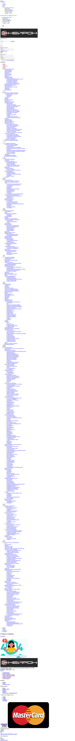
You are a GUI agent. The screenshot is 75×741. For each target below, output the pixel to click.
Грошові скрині (10, 334)
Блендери (9, 418)
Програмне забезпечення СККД (13, 519)
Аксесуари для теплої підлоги (12, 446)
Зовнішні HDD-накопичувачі (10, 264)
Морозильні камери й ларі (12, 366)
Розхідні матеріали (8, 300)
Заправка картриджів (7, 676)
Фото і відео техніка (8, 199)
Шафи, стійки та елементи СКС (11, 250)
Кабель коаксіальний (11, 227)
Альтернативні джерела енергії (10, 554)
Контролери (7, 88)
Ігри (5, 543)
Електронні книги (8, 119)
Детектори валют (10, 335)
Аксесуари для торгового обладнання (14, 331)
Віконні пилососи (10, 401)
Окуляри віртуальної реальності (13, 552)
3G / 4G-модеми (8, 211)
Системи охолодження (9, 77)
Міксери (8, 430)
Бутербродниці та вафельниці (12, 420)
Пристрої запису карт (11, 518)
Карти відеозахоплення (11, 527)
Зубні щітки (9, 502)
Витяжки (8, 360)
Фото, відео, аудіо (8, 179)
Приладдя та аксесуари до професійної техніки (16, 484)
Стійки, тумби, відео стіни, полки (13, 165)
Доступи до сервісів (10, 169)
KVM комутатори (8, 216)
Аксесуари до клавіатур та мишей (11, 260)
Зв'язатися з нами (6, 684)
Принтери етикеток (10, 337)
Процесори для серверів (11, 114)
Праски (8, 408)
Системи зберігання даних (10, 246)
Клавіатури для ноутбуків (12, 128)
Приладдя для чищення (11, 131)
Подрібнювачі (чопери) (11, 435)
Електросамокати (10, 576)
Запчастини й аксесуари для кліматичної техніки (16, 450)
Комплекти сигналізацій (11, 532)
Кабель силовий (10, 228)
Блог (3, 5)
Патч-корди (9, 252)
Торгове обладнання (8, 329)
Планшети (7, 118)
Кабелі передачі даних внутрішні (13, 270)
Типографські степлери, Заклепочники (12, 328)
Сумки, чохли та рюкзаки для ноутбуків (14, 132)
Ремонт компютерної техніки (8, 674)
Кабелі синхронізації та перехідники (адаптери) (16, 148)
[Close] (2, 729)
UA (3, 25)
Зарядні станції (7, 581)
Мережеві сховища (8, 236)
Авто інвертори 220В (11, 621)
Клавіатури (7, 272)
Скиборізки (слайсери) (11, 437)
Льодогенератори (10, 482)
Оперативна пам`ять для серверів (13, 111)
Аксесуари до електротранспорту (13, 571)
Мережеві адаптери (8, 233)
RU (3, 26)
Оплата (4, 692)
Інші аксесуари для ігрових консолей (14, 550)
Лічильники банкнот (11, 336)
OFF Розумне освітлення (11, 591)
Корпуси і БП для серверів (12, 109)
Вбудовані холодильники (11, 358)
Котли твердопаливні (11, 456)
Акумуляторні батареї (9, 553)
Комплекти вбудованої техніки (13, 362)
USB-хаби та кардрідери (9, 258)
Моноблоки (9, 95)
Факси (6, 342)
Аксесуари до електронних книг (11, 139)
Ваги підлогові (7, 349)
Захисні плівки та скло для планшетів (14, 136)
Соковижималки (10, 438)
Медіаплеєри (7, 167)
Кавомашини (9, 494)
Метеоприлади (10, 457)
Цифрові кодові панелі (11, 521)
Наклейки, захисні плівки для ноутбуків (14, 129)
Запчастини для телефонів (12, 145)
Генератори (7, 568)
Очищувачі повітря (10, 461)
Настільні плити (10, 433)
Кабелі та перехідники (9, 266)
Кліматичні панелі (10, 452)
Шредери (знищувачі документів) (11, 343)
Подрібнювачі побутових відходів (13, 436)
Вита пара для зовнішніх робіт (12, 226)
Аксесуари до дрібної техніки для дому (14, 397)
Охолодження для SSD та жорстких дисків (15, 78)
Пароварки (9, 434)
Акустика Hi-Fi (10, 185)
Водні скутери (9, 572)
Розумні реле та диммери (11, 610)
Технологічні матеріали (11, 316)
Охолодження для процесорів (12, 82)
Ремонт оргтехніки (6, 673)
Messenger (11, 10)
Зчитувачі (9, 522)
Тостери (8, 440)
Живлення (7, 620)
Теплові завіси (9, 465)
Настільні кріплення (11, 163)
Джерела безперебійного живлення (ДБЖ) (13, 569)
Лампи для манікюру (11, 391)
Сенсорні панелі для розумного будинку (14, 601)
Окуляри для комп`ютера (9, 101)
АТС (8, 322)
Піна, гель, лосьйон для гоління (13, 393)
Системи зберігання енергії (10, 603)
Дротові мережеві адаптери (12, 235)
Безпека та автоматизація (10, 505)
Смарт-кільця (7, 616)
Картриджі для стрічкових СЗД (13, 248)
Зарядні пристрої (10, 146)
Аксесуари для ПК (8, 122)
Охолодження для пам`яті (12, 81)
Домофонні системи (8, 506)
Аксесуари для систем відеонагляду (13, 524)
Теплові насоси (10, 466)
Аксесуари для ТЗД (10, 330)
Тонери (8, 317)
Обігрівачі (9, 458)
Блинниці (9, 419)
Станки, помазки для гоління (12, 394)
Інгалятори (9, 470)
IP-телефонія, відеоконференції (10, 213)
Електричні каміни (10, 449)
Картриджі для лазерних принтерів (13, 304)
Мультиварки (9, 432)
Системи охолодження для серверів (13, 117)
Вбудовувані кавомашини (12, 359)
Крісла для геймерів (10, 566)
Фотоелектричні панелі (11, 562)
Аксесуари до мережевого (12, 221)
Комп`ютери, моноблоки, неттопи (11, 93)
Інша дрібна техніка (10, 415)
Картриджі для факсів (11, 307)
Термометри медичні (11, 476)
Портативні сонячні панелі (12, 561)
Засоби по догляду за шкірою (12, 390)
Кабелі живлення (10, 268)
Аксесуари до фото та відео (12, 202)
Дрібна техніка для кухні (9, 414)
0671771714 (11, 7)
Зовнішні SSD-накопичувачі (10, 265)
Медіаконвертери (10, 239)
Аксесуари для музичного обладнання (14, 195)
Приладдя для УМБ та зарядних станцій (12, 589)
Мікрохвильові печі (10, 429)
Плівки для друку (10, 313)
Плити (8, 367)
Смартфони (7, 154)
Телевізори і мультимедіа (10, 159)
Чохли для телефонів (11, 153)
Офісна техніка (8, 283)
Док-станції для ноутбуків (12, 126)
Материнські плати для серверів (13, 110)
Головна (4, 4)
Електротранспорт (8, 570)
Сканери (6, 320)
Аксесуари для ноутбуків (9, 123)
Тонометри (9, 477)
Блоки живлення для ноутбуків (13, 125)
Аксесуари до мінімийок (11, 398)
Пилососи (9, 407)
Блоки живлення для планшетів (13, 135)
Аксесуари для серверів (11, 104)
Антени (8, 222)
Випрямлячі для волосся (11, 375)
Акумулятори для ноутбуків (12, 124)
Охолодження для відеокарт (12, 79)
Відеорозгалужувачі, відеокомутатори (14, 267)
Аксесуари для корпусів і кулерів (11, 86)
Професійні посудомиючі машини (13, 487)
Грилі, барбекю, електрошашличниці (14, 423)
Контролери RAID (10, 107)
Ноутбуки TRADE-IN (9, 99)
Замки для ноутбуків (11, 127)
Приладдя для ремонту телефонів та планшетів (16, 151)
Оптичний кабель (10, 230)
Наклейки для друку (11, 310)
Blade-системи (9, 103)
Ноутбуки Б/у (7, 100)
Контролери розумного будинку (13, 607)
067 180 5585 (2, 668)
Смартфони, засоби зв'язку (10, 143)
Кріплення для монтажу (11, 251)
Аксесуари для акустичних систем (13, 184)
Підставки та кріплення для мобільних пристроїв (16, 150)
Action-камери (9, 200)
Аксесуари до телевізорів (9, 161)
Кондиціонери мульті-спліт (12, 454)
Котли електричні (10, 455)
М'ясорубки (9, 428)
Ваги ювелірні (9, 479)
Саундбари (9, 192)
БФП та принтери (8, 293)
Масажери (9, 472)
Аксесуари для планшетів (9, 133)
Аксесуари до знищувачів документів (12, 289)
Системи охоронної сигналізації (11, 529)
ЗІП (7, 303)
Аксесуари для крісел (11, 565)
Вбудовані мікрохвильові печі (12, 354)
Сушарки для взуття (11, 411)
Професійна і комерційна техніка (11, 478)
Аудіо (6, 182)
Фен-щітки (9, 381)
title (1, 731)
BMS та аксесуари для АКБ (12, 555)
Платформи (9, 113)
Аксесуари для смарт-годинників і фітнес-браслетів (14, 548)
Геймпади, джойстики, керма (12, 551)
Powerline (6, 217)
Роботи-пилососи (10, 409)
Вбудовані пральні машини (12, 357)
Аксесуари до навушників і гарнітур (11, 181)
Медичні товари (8, 469)
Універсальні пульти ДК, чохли (13, 166)
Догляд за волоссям (8, 374)
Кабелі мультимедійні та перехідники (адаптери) (16, 269)
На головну (2, 636)
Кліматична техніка (8, 445)
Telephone (2, 57)
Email (1, 48)
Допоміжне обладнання (11, 557)
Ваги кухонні (9, 421)
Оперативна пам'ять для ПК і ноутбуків (12, 83)
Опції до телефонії (10, 324)
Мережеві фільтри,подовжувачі (13, 622)
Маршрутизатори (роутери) (10, 232)
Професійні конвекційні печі (12, 485)
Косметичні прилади (9, 468)
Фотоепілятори (10, 395)
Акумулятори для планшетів (12, 134)
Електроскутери (10, 577)
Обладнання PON (8, 237)
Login (2, 52)
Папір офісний (10, 311)
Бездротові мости (8, 223)
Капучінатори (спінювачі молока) (13, 496)
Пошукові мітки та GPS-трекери (11, 156)
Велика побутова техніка (9, 364)
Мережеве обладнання (9, 210)
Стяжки (8, 245)
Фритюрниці (9, 441)
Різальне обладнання (9, 299)
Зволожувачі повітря (11, 451)
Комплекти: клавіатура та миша (11, 274)
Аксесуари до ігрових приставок (11, 549)
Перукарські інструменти (12, 378)
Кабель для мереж (8, 224)
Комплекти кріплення (11, 559)
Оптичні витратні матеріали (12, 240)
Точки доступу (7, 249)
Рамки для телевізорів (11, 164)
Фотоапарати (9, 207)
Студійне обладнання (11, 206)
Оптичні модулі (10, 241)
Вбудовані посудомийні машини (13, 356)
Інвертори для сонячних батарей (13, 556)
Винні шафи (9, 480)
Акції (4, 6)
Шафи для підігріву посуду (12, 363)
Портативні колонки (11, 190)
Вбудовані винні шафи (11, 353)
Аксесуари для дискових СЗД (12, 247)
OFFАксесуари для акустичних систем (14, 183)
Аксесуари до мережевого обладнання (12, 219)
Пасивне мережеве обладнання (10, 243)
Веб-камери (7, 261)
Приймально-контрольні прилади (13, 533)
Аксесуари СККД (10, 513)
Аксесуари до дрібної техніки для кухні (14, 417)
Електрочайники (10, 425)
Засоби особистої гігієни (11, 389)
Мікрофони (9, 187)
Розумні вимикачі (10, 608)
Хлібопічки (9, 442)
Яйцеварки (9, 443)
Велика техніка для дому (9, 370)
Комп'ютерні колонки (9, 273)
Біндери (6, 292)
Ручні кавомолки (10, 497)
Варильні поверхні (10, 352)
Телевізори (7, 176)
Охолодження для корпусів (12, 80)
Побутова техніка (8, 347)
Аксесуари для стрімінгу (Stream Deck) (12, 180)
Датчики (8, 539)
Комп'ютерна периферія (9, 257)
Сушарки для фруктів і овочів (12, 439)
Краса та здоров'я (8, 499)
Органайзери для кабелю (11, 271)
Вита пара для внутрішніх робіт (13, 225)
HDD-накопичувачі (8, 85)
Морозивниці (9, 431)
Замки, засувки (10, 515)
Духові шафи (9, 361)
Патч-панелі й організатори (12, 253)
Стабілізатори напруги (9, 617)
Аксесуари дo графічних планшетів (11, 140)
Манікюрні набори (10, 392)
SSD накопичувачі (8, 73)
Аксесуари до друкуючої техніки (11, 288)
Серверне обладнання (9, 102)
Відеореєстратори (10, 525)
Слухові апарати (10, 475)
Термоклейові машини (9, 327)
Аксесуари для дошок (9, 287)
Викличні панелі (10, 508)
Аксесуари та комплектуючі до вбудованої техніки (16, 351)
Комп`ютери (9, 94)
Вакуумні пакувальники (11, 422)
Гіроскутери (9, 574)
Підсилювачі (9, 197)
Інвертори (7, 545)
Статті (4, 683)
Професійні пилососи (11, 486)
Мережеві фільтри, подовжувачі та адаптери (13, 585)
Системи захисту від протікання (13, 602)
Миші (6, 275)
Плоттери (6, 297)
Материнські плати (8, 76)
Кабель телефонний (10, 229)
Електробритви (10, 501)
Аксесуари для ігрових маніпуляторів (14, 263)
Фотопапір (9, 318)
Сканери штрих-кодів (11, 339)
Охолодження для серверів (12, 112)
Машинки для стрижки (11, 500)
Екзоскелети (9, 587)
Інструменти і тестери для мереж (11, 218)
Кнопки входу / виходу (11, 516)
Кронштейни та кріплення (12, 162)
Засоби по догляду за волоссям (13, 376)
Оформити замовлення (5, 734)
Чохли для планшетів (11, 138)
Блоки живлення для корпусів (10, 84)
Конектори (9, 244)
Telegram (10, 9)
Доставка (4, 691)
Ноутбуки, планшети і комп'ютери (11, 92)
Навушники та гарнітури (9, 198)
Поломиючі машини (11, 483)
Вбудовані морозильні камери (12, 355)
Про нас (4, 690)
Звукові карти (7, 87)
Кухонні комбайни (10, 427)
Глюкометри (9, 471)
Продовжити (3, 62)
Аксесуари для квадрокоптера (12, 583)
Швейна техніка (10, 413)
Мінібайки (9, 579)
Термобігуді (9, 380)
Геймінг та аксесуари (9, 262)
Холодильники (10, 369)
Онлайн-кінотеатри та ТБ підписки (13, 170)
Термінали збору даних (11, 340)
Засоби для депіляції (11, 388)
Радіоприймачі (9, 191)
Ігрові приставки (8, 544)
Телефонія (7, 321)
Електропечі (9, 424)
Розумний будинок (8, 590)
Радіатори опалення (10, 462)
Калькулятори (7, 295)
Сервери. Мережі (6, 678)
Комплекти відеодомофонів (12, 510)
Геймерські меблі (8, 564)
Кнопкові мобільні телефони (10, 155)
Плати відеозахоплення (11, 528)
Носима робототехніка (9, 586)
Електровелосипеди (10, 575)
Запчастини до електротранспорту (13, 578)
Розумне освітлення (10, 600)
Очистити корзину (13, 734)
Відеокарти (7, 72)
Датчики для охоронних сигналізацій (14, 531)
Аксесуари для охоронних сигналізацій (14, 530)
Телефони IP (9, 215)
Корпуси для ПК (8, 74)
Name (1, 55)
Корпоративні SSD (10, 108)
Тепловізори (7, 535)
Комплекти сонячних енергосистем (13, 560)
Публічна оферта (6, 689)
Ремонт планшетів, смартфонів (9, 675)
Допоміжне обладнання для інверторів (14, 558)
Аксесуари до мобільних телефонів (11, 144)
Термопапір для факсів (11, 315)
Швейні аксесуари (10, 412)
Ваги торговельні (10, 332)
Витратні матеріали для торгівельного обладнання (16, 333)
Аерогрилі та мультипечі (11, 416)
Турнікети (9, 520)
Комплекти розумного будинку (13, 593)
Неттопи (8, 96)
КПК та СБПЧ (9, 309)
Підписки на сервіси (9, 168)
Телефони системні (10, 326)
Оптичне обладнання (9, 238)
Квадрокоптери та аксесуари (10, 582)
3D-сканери (7, 286)
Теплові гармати (10, 464)
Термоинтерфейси (8, 89)
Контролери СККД (10, 517)
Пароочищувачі (10, 406)
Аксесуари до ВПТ (10, 365)
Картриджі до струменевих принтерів (14, 308)
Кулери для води (10, 481)
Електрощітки (9, 403)
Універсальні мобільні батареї (10, 618)
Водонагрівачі (9, 371)
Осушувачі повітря (10, 460)
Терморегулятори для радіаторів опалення (15, 467)
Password (2, 49)
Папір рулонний (10, 312)
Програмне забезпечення (9, 121)
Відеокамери (9, 204)
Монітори (7, 97)
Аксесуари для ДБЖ (8, 547)
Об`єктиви (9, 205)
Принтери (7, 298)
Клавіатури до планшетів (11, 137)
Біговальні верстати (8, 291)
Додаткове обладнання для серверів (13, 105)
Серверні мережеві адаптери (12, 116)
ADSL (6, 212)
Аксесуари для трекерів (11, 538)
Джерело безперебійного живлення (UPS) (15, 623)
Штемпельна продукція (9, 344)
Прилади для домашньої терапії (13, 474)
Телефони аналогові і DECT (12, 325)
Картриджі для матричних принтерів (14, 305)
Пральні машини (10, 372)
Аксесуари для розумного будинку (13, 592)
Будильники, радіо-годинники (12, 399)
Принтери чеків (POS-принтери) (13, 338)
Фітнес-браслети (8, 619)
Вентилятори (9, 447)
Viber (9, 8)
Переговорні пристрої (11, 511)
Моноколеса (9, 580)
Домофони (9, 509)
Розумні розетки (10, 611)
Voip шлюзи (9, 214)
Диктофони (9, 186)
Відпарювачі (9, 400)
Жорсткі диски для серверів (12, 106)
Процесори (7, 75)
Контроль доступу (8, 512)
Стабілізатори (9, 625)
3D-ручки (6, 285)
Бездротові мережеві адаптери (12, 234)
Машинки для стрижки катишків (13, 405)
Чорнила (8, 319)
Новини (4, 682)
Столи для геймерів (10, 567)
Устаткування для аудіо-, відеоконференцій (15, 193)
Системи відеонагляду (9, 523)
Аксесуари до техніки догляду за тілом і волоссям (14, 348)
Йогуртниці (9, 426)
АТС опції (9, 323)
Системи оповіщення (11, 534)
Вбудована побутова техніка (10, 350)
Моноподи (9, 149)
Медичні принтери (10, 473)
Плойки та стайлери (11, 379)
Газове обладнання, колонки (12, 448)
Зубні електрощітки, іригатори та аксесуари (13, 444)
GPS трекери (9, 537)
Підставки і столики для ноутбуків (13, 130)
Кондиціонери (9, 453)
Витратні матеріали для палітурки (13, 301)
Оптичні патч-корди (11, 242)
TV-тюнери (7, 160)
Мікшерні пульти (10, 196)
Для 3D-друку (9, 302)
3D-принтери (7, 284)
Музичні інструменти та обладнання (12, 194)
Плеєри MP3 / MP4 (10, 189)
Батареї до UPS (10, 624)
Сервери (8, 115)
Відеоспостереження (7, 677)
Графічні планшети (8, 120)
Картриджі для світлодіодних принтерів (14, 306)
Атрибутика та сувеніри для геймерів (12, 563)
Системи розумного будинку (10, 604)
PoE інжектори (10, 220)
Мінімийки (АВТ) (10, 404)
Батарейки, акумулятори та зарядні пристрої (15, 203)
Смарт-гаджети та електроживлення (12, 542)
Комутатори (7, 231)
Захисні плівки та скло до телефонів (14, 147)
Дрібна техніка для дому (9, 396)
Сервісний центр (6, 672)
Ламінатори (7, 296)
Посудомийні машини (11, 368)
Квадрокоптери (10, 584)
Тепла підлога (9, 463)
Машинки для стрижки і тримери (13, 377)
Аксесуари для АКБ (8, 546)
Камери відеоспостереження (12, 526)
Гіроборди (9, 573)
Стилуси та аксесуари (11, 152)
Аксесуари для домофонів (12, 507)
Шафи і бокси (9, 254)
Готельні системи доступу (12, 514)
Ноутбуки (6, 98)
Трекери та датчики (8, 536)
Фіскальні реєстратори (11, 341)
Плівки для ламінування (11, 314)
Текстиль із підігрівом (9, 498)
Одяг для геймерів (8, 588)
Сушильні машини (10, 373)
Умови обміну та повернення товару (10, 693)
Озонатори (9, 459)
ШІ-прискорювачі (8, 71)
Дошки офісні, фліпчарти (9, 294)
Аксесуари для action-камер (12, 201)
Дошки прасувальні (10, 402)
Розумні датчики (10, 609)
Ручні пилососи (10, 410)
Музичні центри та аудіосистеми (13, 188)
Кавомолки (9, 495)
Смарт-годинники (8, 615)
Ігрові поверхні (8, 259)
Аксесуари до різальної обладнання (11, 290)
